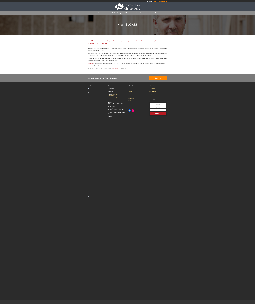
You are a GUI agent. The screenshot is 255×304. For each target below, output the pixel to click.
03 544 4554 (157, 1)
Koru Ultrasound (152, 88)
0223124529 (111, 95)
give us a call (115, 68)
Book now (158, 78)
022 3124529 (164, 1)
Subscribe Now (158, 113)
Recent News (131, 98)
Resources (130, 102)
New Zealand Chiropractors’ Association (136, 105)
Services (130, 91)
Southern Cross (152, 94)
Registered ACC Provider (93, 193)
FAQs (129, 100)
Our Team (130, 93)
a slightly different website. (113, 301)
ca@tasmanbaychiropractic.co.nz (117, 97)
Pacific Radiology (152, 91)
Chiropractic (90, 63)
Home (129, 89)
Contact (129, 96)
